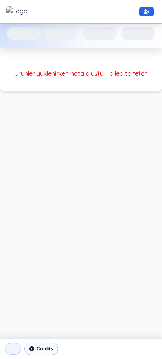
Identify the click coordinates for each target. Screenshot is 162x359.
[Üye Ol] (146, 11)
